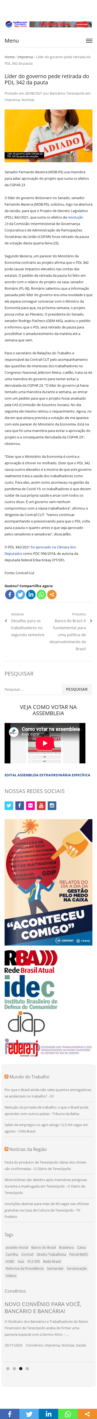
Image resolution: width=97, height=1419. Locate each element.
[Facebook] (10, 594)
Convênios (34, 1345)
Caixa (81, 1247)
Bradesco (66, 1247)
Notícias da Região (28, 1149)
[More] (52, 594)
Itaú (21, 1261)
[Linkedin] (31, 594)
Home (10, 56)
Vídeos (11, 1275)
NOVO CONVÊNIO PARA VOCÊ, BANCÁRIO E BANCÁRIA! (43, 1307)
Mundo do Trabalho (29, 1077)
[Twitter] (20, 594)
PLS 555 (33, 1261)
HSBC (10, 1261)
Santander (55, 1268)
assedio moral (17, 1247)
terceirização (77, 1268)
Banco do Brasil (43, 1247)
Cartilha (12, 1254)
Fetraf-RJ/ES (78, 1254)
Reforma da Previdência (25, 1268)
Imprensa (25, 56)
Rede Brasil (52, 1261)
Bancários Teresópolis (67, 93)
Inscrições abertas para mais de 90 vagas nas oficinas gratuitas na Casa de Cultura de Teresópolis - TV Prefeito (47, 1210)
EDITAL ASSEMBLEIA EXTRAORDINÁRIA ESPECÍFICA (47, 775)
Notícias (28, 99)
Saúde (81, 1345)
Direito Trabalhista (51, 1254)
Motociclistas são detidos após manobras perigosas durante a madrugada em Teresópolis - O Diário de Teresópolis (46, 1186)
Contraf (27, 1254)
